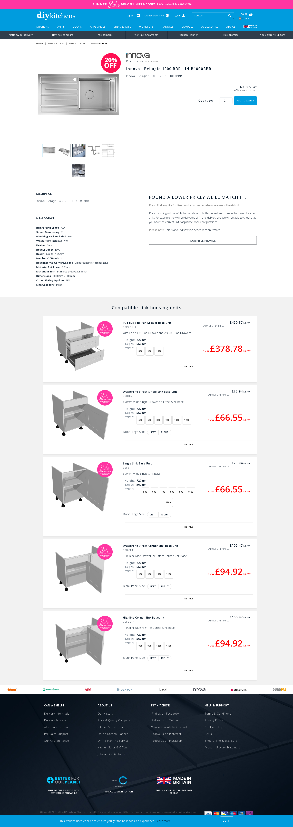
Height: (130, 340)
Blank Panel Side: (134, 586)
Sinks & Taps (122, 26)
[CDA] (163, 690)
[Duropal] (279, 690)
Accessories (209, 26)
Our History (105, 713)
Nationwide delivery (21, 34)
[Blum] (12, 690)
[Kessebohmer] (51, 690)
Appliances (98, 26)
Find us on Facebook (165, 713)
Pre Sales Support (56, 734)
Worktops (146, 26)
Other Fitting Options (50, 280)
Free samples (104, 34)
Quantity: (205, 100)
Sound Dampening (47, 232)
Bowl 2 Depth (44, 249)
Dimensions (43, 276)
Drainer (41, 245)
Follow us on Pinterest (166, 734)
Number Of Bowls (47, 258)
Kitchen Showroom (110, 727)
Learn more (163, 821)
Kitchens (42, 26)
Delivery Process (55, 720)
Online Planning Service (113, 741)
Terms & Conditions (218, 713)
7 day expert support (272, 34)
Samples (187, 26)
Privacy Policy (214, 720)
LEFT (153, 432)
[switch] (241, 18)
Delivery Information (57, 713)
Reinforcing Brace (47, 227)
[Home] (56, 16)
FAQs (208, 734)
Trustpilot (229, 775)
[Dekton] (125, 690)
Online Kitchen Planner (113, 734)
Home (40, 43)
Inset (83, 43)
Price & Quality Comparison (116, 720)
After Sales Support (57, 727)
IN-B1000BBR (99, 43)
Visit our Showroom (146, 34)
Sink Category (45, 284)
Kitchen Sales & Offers (113, 747)
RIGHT (165, 432)
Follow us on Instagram (167, 741)
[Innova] (199, 690)
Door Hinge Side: (134, 432)
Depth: (129, 344)
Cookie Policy (213, 727)
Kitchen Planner (188, 34)
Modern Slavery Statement (222, 747)
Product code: (135, 61)
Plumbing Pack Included (51, 236)
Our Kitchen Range (56, 741)
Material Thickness (48, 267)
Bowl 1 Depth (44, 254)
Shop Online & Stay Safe (221, 741)
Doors (77, 26)
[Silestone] (238, 690)
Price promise (230, 34)
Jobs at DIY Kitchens (111, 754)
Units (61, 26)
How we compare (62, 34)
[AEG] (88, 690)
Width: (129, 348)
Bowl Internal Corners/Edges (54, 262)
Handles (168, 26)
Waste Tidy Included (49, 240)
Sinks (72, 43)
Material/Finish (45, 271)
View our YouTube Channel (169, 727)
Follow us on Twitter (164, 720)
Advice (231, 26)
